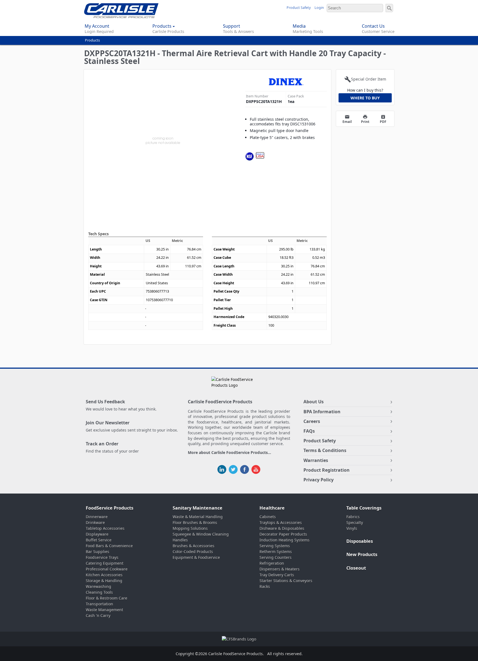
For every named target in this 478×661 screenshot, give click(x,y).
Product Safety (299, 7)
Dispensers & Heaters (279, 569)
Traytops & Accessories (280, 522)
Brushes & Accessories (193, 545)
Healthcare (272, 508)
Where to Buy (365, 97)
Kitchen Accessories (104, 574)
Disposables (359, 541)
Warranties (315, 460)
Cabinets (267, 516)
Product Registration (326, 470)
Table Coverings (363, 508)
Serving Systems (274, 545)
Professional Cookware (107, 569)
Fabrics (353, 516)
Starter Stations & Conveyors (285, 580)
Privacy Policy (318, 480)
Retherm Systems (275, 551)
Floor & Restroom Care (106, 598)
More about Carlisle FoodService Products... (229, 452)
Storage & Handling (104, 580)
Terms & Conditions (324, 450)
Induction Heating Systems (284, 540)
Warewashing (98, 586)
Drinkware (95, 522)
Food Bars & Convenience (109, 545)
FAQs (309, 431)
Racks (264, 586)
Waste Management (104, 609)
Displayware (97, 534)
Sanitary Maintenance (197, 508)
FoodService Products (109, 508)
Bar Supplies (97, 551)
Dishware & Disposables (281, 528)
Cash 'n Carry (98, 615)
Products (92, 40)
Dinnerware (97, 516)
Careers (311, 421)
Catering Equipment (104, 563)
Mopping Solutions (190, 528)
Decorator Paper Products (283, 534)
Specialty (354, 522)
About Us (313, 402)
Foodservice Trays (102, 557)
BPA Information (322, 412)
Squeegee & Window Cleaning (201, 534)
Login (319, 7)
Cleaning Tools (99, 592)
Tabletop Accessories (105, 528)
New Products (361, 554)
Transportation (99, 603)
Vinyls (351, 528)
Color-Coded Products (193, 551)
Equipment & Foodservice (196, 557)
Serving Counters (275, 557)
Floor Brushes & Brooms (195, 522)
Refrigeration (271, 563)
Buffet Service (98, 540)
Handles (180, 540)
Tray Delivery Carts (276, 574)
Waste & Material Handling (198, 516)
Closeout (356, 568)
